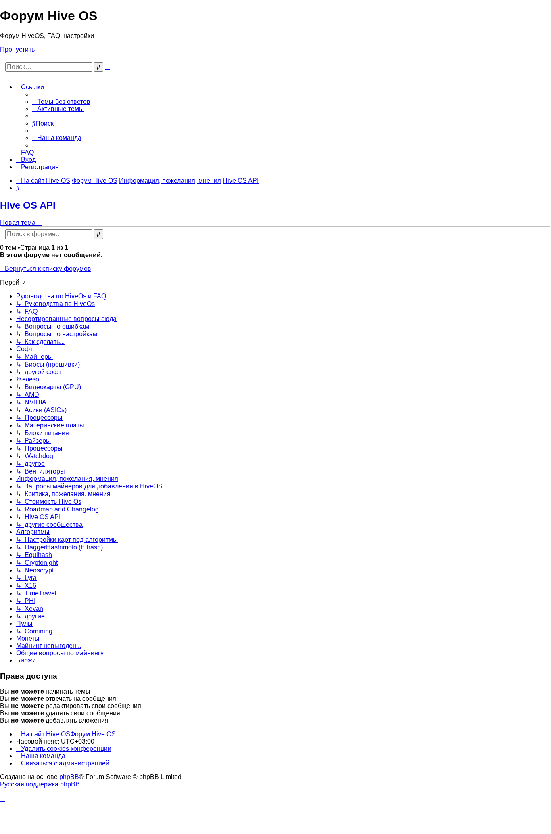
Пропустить (17, 49)
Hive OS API (28, 205)
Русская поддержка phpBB (40, 784)
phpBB (69, 776)
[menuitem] (61, 101)
